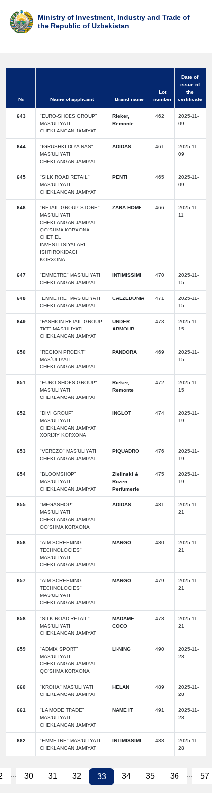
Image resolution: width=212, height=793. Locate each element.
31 (52, 776)
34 (126, 776)
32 (76, 776)
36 (174, 776)
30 (28, 776)
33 (101, 776)
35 (150, 776)
